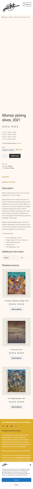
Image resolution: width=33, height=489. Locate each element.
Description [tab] (5, 177)
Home (5, 17)
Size (3, 147)
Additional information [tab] (9, 182)
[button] (30, 465)
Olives (7, 168)
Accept (17, 480)
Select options (16, 309)
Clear (20, 150)
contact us (19, 143)
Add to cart (15, 156)
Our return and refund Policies (11, 431)
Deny (16, 485)
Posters (11, 17)
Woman (12, 168)
